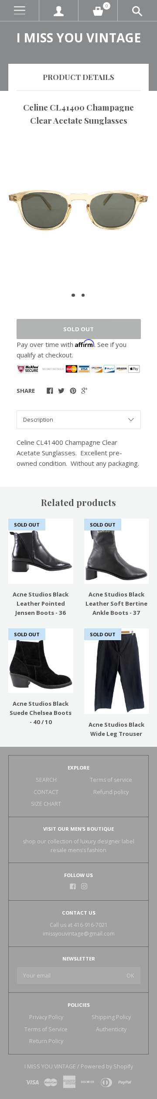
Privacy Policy (46, 1017)
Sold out (78, 329)
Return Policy (46, 1041)
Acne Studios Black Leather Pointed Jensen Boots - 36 (40, 603)
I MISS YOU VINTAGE (78, 37)
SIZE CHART (46, 804)
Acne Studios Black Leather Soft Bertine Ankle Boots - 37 (116, 603)
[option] (78, 210)
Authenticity (111, 1029)
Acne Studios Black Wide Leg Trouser (116, 729)
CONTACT (46, 792)
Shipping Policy (111, 1017)
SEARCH (46, 780)
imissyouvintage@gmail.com (79, 933)
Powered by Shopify (107, 1066)
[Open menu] (19, 11)
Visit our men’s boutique (78, 828)
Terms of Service (46, 1029)
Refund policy (111, 792)
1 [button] (73, 295)
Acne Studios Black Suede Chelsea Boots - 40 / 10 (41, 713)
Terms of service (111, 780)
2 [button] (83, 295)
